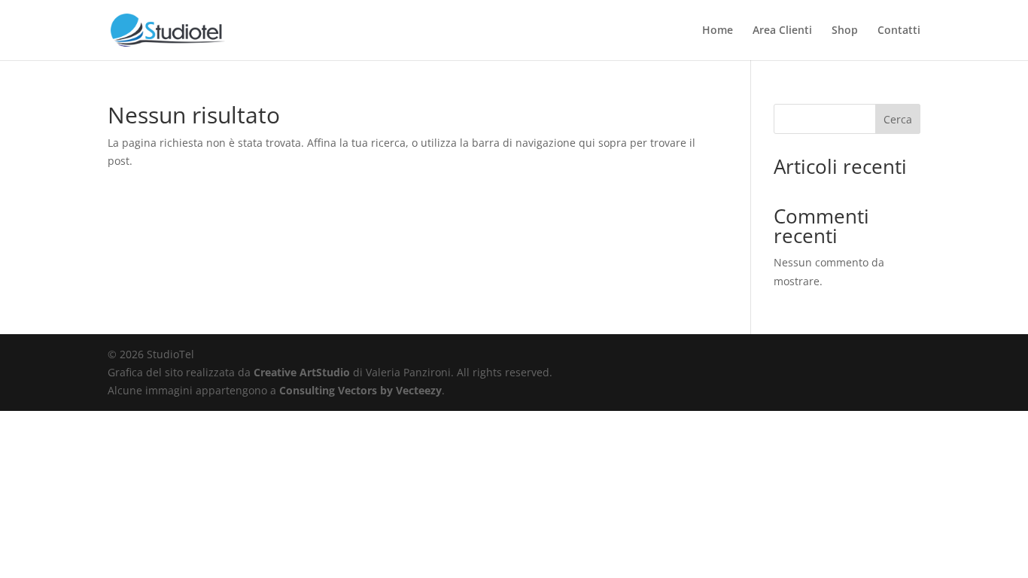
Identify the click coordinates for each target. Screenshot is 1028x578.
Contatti (898, 31)
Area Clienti (782, 31)
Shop (845, 31)
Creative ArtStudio (302, 372)
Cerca (898, 119)
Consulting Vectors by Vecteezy (360, 390)
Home (717, 31)
